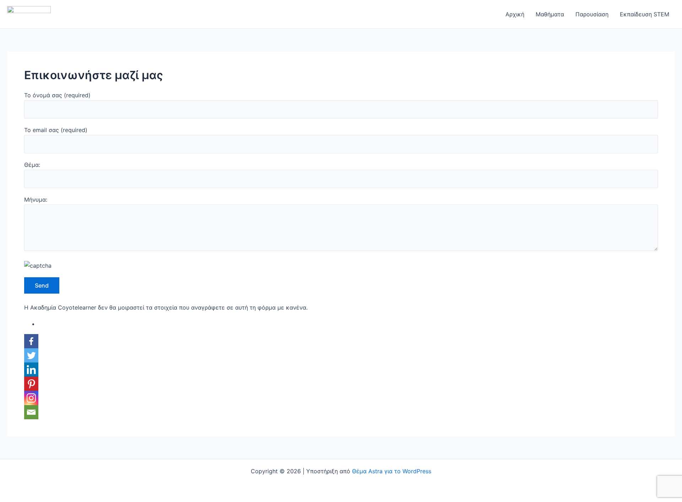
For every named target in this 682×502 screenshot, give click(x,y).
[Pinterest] (31, 384)
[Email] (31, 412)
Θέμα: (32, 164)
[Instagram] (31, 398)
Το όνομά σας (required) (57, 95)
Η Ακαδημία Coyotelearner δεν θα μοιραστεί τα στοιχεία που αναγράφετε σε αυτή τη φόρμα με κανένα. (166, 307)
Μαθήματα (550, 14)
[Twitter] (31, 355)
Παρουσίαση (591, 14)
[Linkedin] (31, 369)
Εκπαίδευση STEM (644, 14)
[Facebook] (31, 341)
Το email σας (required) (55, 129)
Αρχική (514, 14)
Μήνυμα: (35, 199)
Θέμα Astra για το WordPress (391, 471)
